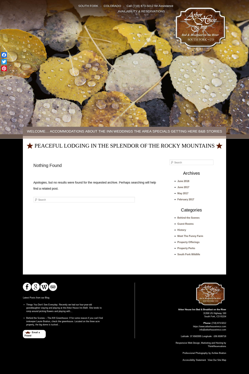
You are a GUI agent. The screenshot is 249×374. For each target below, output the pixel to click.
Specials (161, 131)
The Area (143, 131)
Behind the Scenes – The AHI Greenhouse (47, 318)
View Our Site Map (217, 360)
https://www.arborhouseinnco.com (209, 326)
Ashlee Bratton (219, 353)
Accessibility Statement (194, 360)
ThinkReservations (217, 346)
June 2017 (183, 187)
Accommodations (67, 131)
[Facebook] (4, 55)
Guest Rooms (185, 223)
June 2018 (183, 181)
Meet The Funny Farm (190, 236)
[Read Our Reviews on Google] (36, 287)
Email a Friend (32, 334)
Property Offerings (188, 242)
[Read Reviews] (53, 287)
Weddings (123, 131)
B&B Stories (210, 131)
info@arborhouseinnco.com (212, 329)
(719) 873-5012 (143, 6)
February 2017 (185, 199)
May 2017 (182, 193)
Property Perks (186, 248)
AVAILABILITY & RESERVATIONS (141, 11)
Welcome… (38, 131)
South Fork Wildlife (188, 254)
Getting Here (184, 131)
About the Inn (99, 131)
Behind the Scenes (188, 217)
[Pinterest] (4, 68)
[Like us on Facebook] (27, 287)
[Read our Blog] (44, 287)
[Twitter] (4, 61)
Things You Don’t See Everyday (42, 304)
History (181, 229)
